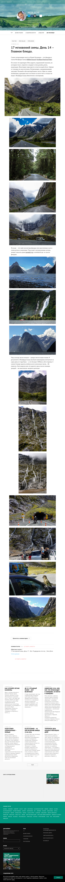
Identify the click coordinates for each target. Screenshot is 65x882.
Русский (58, 2)
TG (29, 16)
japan (12, 812)
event (24, 811)
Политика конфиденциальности (49, 829)
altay (21, 809)
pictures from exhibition (44, 814)
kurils (24, 812)
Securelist (46, 840)
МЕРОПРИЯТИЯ (16, 2)
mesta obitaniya (52, 812)
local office (31, 812)
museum (12, 814)
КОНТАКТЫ (39, 2)
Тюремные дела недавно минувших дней (52, 730)
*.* (11, 32)
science (16, 816)
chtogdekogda (8, 811)
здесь (13, 879)
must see (18, 814)
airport (16, 809)
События (41, 32)
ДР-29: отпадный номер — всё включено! (31, 690)
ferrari (39, 811)
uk (51, 816)
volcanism (56, 816)
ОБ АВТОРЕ (9, 2)
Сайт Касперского (48, 835)
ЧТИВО (23, 2)
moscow (6, 814)
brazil (51, 809)
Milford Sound (31, 59)
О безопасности (31, 32)
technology (22, 816)
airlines (11, 809)
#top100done (31, 41)
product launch (56, 814)
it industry (7, 812)
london (38, 812)
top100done (42, 816)
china (56, 809)
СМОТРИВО (29, 2)
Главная (3, 2)
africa (5, 809)
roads (5, 816)
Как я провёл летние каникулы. (12, 689)
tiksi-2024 (30, 816)
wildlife (6, 818)
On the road (50, 32)
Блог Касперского (48, 838)
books (46, 809)
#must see (14, 41)
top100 (35, 816)
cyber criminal (17, 811)
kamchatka (19, 812)
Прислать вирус (47, 832)
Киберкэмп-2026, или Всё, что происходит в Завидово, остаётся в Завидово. (52, 690)
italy (56, 811)
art (25, 809)
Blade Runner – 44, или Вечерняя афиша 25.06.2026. (32, 730)
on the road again (31, 814)
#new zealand (22, 41)
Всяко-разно (19, 32)
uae (48, 816)
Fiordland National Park (44, 59)
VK (32, 16)
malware (44, 812)
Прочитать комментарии (21, 638)
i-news (44, 811)
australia (30, 809)
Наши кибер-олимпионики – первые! (10, 730)
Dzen (35, 16)
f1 (35, 811)
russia (10, 816)
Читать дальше (15, 654)
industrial (50, 811)
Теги (34, 2)
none (23, 814)
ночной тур (29, 252)
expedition (30, 811)
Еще (32, 764)
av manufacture (39, 809)
